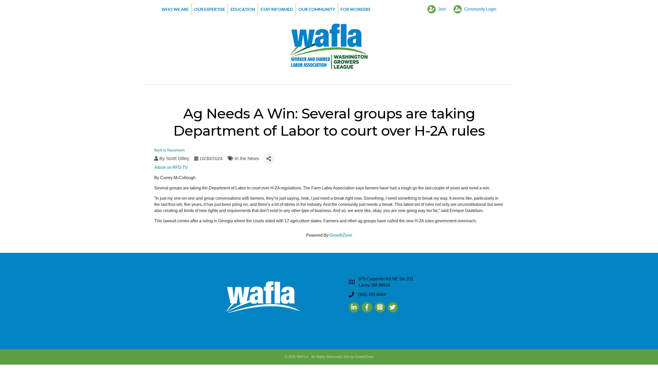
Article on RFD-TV (171, 167)
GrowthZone (341, 235)
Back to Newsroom (169, 150)
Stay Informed (276, 9)
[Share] (269, 158)
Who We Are (175, 9)
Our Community (316, 9)
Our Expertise (209, 9)
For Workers (355, 9)
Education (243, 9)
